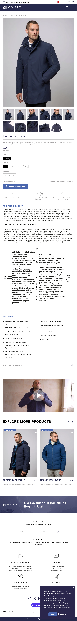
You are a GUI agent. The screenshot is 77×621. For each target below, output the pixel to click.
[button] (62, 7)
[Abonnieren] (58, 532)
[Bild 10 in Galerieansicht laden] (44, 126)
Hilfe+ (10, 612)
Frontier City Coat (21, 15)
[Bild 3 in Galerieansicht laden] (32, 114)
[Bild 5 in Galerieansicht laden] (56, 114)
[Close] (74, 588)
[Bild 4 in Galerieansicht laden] (44, 114)
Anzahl (6, 172)
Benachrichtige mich (16, 186)
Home (6, 15)
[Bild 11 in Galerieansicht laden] (56, 126)
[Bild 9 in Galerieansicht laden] (32, 126)
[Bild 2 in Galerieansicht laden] (20, 114)
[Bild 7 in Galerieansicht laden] (8, 126)
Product (12, 15)
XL (26, 166)
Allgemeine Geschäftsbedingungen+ (25, 612)
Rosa (8, 158)
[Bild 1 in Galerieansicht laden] (8, 114)
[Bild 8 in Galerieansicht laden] (20, 126)
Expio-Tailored (31, 619)
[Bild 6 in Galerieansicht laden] (68, 114)
